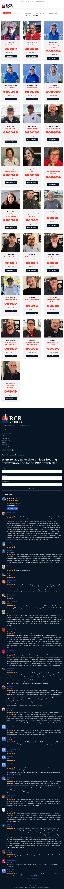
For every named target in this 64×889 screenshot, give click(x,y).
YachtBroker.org (40, 887)
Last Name (5, 481)
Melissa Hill (10, 212)
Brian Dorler (53, 297)
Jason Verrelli (10, 777)
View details (9, 56)
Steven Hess (10, 513)
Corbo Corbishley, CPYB (11, 85)
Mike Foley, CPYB (32, 85)
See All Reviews (32, 878)
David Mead (10, 764)
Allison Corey (10, 756)
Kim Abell (9, 686)
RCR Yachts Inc (12, 498)
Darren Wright (53, 126)
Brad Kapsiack (10, 297)
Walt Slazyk (10, 550)
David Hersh (10, 726)
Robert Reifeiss (11, 809)
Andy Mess (32, 340)
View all (7, 13)
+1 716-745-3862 (25, 1)
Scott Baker (10, 126)
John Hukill (10, 651)
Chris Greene (10, 254)
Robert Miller (10, 795)
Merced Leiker (11, 594)
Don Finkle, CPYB (32, 42)
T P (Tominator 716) (13, 749)
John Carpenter (10, 383)
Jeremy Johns (10, 870)
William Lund (10, 738)
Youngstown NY (32, 15)
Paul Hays (53, 340)
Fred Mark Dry (11, 629)
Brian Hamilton (11, 543)
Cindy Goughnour (12, 601)
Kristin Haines (11, 580)
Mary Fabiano (32, 169)
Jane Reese (53, 169)
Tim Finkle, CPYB (53, 42)
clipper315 (9, 851)
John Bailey (32, 212)
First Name (5, 475)
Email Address (6, 469)
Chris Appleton (10, 340)
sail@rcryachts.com (39, 1)
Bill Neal (9, 566)
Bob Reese (11, 42)
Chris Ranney (32, 126)
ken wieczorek (11, 611)
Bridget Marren (11, 860)
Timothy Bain (11, 824)
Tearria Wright (10, 169)
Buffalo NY (17, 13)
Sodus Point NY (54, 13)
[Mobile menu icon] (61, 6)
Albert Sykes (10, 708)
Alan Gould (10, 668)
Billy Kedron (32, 254)
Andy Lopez (53, 212)
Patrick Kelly (53, 85)
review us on (12, 508)
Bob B (8, 573)
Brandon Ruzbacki (53, 254)
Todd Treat (32, 297)
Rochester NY (41, 13)
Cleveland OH (29, 13)
